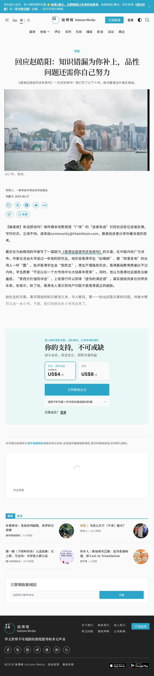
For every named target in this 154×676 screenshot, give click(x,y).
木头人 (83, 531)
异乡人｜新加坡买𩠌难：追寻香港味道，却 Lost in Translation (104, 553)
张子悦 (83, 561)
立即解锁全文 (77, 390)
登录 (63, 412)
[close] (149, 7)
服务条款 (68, 664)
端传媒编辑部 (35, 443)
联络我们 (103, 625)
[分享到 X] (18, 205)
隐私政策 (54, 664)
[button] (43, 32)
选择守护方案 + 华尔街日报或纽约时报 (70, 402)
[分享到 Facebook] (27, 205)
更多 (20, 516)
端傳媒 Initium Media (30, 664)
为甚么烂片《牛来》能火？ (103, 525)
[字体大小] (14, 20)
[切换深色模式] (138, 20)
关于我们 (87, 625)
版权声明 (103, 631)
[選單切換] (48, 31)
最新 (10, 516)
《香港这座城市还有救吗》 (82, 251)
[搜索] (145, 20)
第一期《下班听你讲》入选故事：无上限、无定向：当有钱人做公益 (30, 553)
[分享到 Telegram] (36, 205)
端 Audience (13, 561)
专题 (77, 51)
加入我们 (119, 625)
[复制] (9, 205)
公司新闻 (119, 631)
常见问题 (87, 631)
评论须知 (18, 490)
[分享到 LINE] (45, 205)
